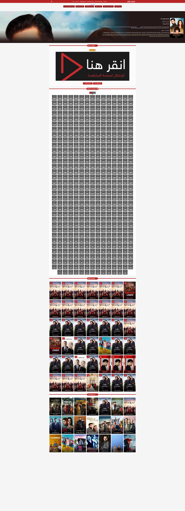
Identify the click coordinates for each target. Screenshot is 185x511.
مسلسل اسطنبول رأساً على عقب (69, 6)
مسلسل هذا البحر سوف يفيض (108, 6)
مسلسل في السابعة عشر (89, 6)
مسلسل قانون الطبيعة (79, 6)
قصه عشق (143, 32)
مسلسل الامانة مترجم (166, 24)
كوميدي (162, 30)
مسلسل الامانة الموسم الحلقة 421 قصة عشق (118, 32)
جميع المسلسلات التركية (98, 1)
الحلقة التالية (98, 83)
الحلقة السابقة (88, 83)
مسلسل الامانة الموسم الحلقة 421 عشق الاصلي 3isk (133, 32)
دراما (165, 30)
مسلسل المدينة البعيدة (90, 1)
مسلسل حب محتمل (98, 6)
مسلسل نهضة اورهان (83, 1)
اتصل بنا (73, 1)
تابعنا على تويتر (92, 4)
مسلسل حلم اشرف (118, 6)
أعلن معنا (77, 1)
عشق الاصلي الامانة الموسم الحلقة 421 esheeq (153, 32)
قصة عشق (105, 1)
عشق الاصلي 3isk (164, 32)
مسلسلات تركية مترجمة (106, 32)
